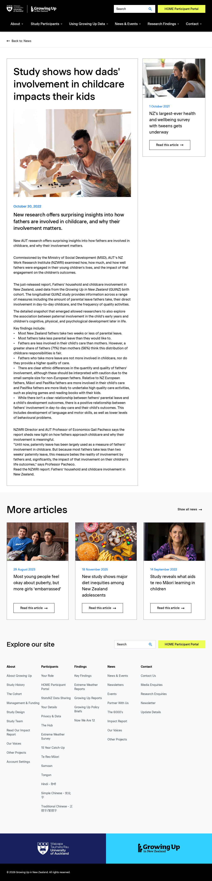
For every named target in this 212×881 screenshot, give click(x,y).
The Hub (47, 725)
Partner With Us (118, 703)
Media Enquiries (152, 685)
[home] (31, 9)
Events (112, 694)
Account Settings (18, 762)
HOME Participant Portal (182, 9)
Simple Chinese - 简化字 (56, 795)
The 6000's (115, 712)
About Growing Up (19, 676)
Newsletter (148, 703)
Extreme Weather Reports (86, 687)
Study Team (15, 721)
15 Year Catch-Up (53, 748)
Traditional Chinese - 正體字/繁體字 (57, 808)
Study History (16, 685)
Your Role (47, 676)
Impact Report (117, 721)
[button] (17, 24)
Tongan (46, 775)
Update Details (151, 712)
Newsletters (115, 685)
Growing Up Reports (88, 698)
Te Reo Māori (50, 757)
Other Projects (16, 752)
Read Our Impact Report (18, 732)
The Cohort (14, 694)
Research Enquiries (154, 694)
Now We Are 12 (84, 720)
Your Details (49, 707)
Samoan (46, 766)
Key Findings (83, 676)
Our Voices (14, 743)
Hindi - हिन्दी (48, 784)
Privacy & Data (51, 716)
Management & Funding (23, 703)
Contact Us (148, 676)
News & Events (117, 676)
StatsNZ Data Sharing (56, 698)
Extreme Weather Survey (53, 736)
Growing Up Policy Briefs (86, 709)
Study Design (16, 712)
